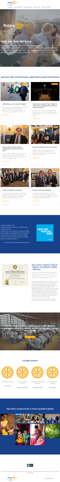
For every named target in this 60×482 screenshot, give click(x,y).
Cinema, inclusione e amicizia (12, 190)
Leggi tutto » (6, 115)
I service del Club (18, 7)
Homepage (9, 7)
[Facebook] (28, 465)
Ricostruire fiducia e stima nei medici (45, 147)
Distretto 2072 (37, 7)
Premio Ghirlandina (27, 7)
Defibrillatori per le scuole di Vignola (14, 104)
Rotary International (46, 7)
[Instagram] (31, 465)
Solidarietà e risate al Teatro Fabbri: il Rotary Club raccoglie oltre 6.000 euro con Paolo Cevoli (45, 105)
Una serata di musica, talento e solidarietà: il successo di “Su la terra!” (12, 148)
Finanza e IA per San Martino (42, 190)
